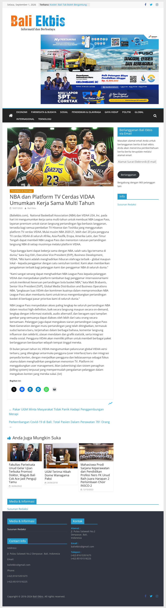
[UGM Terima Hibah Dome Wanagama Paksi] (60, 445)
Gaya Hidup (111, 112)
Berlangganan (128, 174)
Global (139, 112)
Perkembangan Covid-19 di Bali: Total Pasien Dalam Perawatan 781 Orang (59, 424)
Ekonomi (21, 112)
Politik (126, 112)
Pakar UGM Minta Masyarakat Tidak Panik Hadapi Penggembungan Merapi (56, 411)
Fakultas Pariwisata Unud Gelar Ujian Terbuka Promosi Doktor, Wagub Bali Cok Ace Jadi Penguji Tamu (22, 473)
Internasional (25, 119)
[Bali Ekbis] (10, 115)
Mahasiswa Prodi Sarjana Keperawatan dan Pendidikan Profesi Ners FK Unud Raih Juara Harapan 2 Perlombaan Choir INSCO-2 (95, 475)
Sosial (64, 112)
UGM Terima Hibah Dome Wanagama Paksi (58, 475)
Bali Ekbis (32, 208)
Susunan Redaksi (127, 204)
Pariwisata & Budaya (43, 112)
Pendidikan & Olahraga (86, 112)
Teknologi (44, 119)
